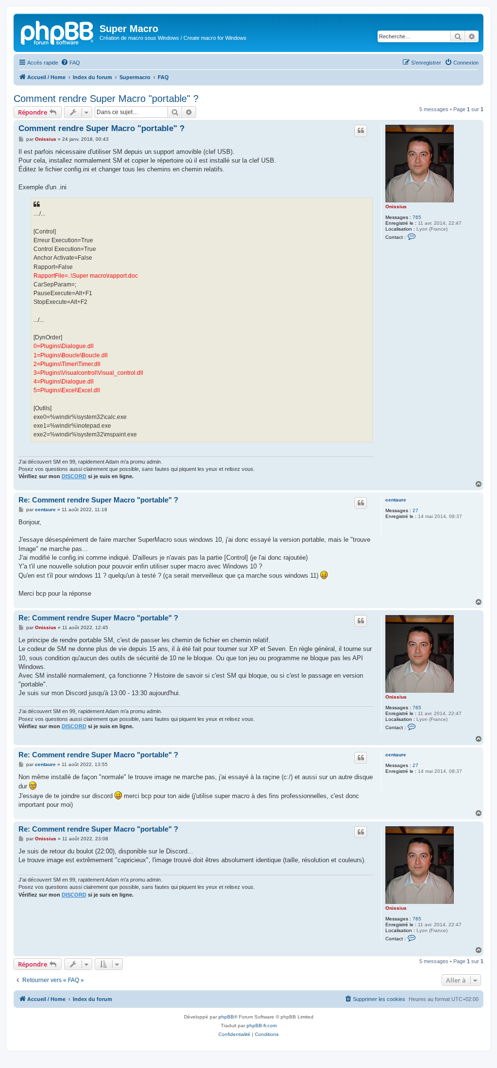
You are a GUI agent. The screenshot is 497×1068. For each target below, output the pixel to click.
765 (417, 217)
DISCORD (74, 476)
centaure (395, 499)
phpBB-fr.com (262, 1025)
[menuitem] (70, 62)
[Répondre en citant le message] (360, 130)
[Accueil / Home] (57, 31)
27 (415, 510)
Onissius (396, 206)
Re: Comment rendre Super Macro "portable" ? (98, 500)
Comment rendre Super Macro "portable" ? (106, 98)
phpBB (226, 1016)
